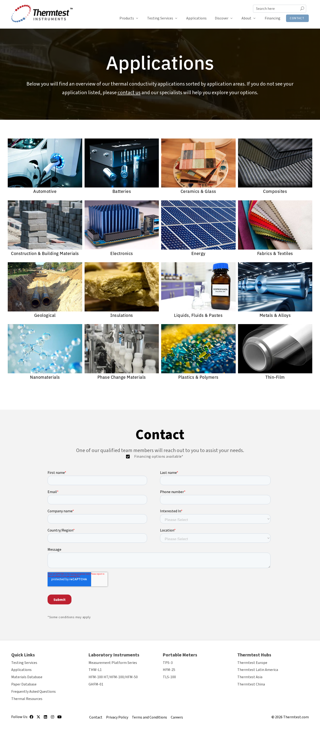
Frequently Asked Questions (33, 691)
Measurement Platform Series (113, 662)
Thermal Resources (26, 698)
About (246, 18)
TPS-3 (168, 662)
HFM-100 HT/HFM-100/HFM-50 (113, 677)
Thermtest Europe (252, 662)
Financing (272, 18)
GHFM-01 (96, 684)
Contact (297, 18)
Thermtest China (251, 684)
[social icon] (31, 718)
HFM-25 (169, 669)
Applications (196, 18)
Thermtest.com (296, 717)
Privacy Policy (117, 717)
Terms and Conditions (149, 717)
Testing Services (160, 18)
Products (126, 18)
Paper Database (24, 684)
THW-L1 (95, 669)
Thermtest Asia (249, 677)
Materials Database (26, 677)
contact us (129, 92)
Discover (221, 18)
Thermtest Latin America (257, 669)
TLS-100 (169, 677)
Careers (177, 717)
